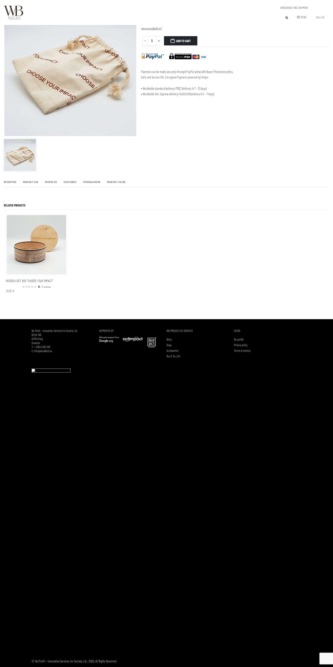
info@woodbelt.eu (43, 351)
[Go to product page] (36, 244)
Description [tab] (10, 182)
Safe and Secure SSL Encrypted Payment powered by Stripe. (175, 77)
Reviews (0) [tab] (51, 182)
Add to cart (183, 41)
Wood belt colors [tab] (116, 182)
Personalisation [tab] (91, 182)
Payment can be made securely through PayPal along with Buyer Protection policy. (187, 71)
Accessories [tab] (70, 182)
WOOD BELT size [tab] (30, 182)
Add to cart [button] (60, 220)
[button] (286, 17)
